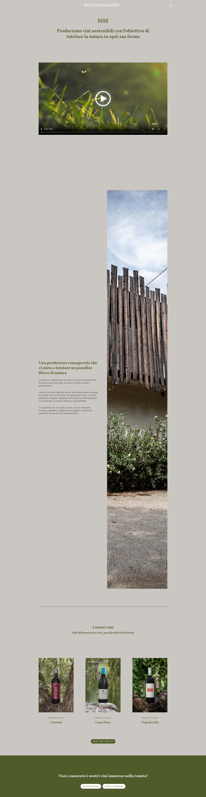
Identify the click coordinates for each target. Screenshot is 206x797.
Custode (56, 722)
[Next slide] (164, 389)
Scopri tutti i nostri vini (103, 741)
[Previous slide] (110, 389)
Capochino (103, 722)
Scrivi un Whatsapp (114, 786)
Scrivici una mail (90, 786)
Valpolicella (150, 722)
